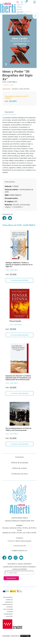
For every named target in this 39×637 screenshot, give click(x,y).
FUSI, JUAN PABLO (12, 270)
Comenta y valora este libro (21, 89)
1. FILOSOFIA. (17, 207)
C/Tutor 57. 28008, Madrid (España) (19, 541)
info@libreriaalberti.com (19, 550)
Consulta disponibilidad (19, 280)
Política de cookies (19, 468)
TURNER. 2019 (7, 85)
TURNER (15, 186)
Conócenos (19, 457)
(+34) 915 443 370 (19, 546)
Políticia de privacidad (19, 463)
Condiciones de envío (19, 474)
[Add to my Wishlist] (35, 16)
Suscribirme (11, 578)
